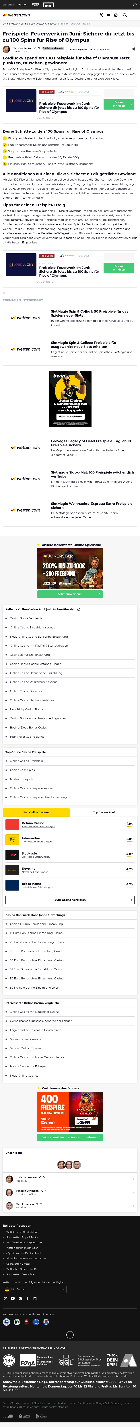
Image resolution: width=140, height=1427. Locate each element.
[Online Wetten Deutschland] (16, 15)
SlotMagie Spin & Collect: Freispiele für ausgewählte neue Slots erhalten (83, 345)
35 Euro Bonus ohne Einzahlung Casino (36, 969)
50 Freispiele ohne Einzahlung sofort (34, 987)
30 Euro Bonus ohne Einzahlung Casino (36, 960)
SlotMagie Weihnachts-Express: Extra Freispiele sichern (91, 506)
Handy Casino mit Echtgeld (28, 1066)
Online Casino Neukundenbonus (32, 700)
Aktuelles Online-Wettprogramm (26, 1258)
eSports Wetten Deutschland (23, 1253)
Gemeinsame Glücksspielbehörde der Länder (41, 1021)
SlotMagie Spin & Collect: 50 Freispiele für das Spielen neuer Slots (89, 314)
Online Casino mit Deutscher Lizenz (34, 1011)
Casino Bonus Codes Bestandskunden (35, 664)
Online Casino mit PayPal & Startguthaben (39, 645)
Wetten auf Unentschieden (22, 1247)
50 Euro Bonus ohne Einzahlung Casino (36, 978)
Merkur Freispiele (22, 779)
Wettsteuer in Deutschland (22, 1232)
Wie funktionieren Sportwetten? (25, 1242)
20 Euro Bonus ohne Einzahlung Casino (37, 942)
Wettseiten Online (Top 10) (21, 1269)
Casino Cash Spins (22, 770)
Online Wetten (10, 23)
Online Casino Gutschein (27, 691)
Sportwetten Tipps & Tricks (22, 1237)
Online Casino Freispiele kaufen (31, 788)
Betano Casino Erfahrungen (38, 826)
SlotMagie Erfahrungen (36, 856)
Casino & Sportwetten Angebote (38, 23)
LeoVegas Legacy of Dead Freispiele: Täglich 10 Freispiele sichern (91, 443)
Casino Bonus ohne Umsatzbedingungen (38, 718)
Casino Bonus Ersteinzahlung (30, 654)
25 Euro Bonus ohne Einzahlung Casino (36, 951)
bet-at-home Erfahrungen (37, 887)
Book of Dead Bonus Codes (28, 727)
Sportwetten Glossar (18, 1263)
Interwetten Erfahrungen (37, 841)
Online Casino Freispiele (26, 761)
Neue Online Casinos (24, 1075)
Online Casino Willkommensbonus (33, 682)
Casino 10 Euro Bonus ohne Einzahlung (36, 924)
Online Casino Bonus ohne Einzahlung (36, 673)
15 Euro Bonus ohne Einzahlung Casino (36, 933)
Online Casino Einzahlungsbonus (32, 627)
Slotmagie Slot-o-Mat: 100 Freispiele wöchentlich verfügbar (92, 474)
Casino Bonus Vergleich (26, 618)
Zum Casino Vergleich (70, 900)
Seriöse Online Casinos (25, 1039)
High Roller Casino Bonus (27, 736)
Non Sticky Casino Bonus (27, 709)
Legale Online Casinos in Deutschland (35, 1030)
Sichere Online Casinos (25, 1048)
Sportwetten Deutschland (21, 1274)
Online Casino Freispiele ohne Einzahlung (38, 797)
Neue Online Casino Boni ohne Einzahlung (39, 636)
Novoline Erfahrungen (35, 872)
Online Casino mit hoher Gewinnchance (37, 1057)
